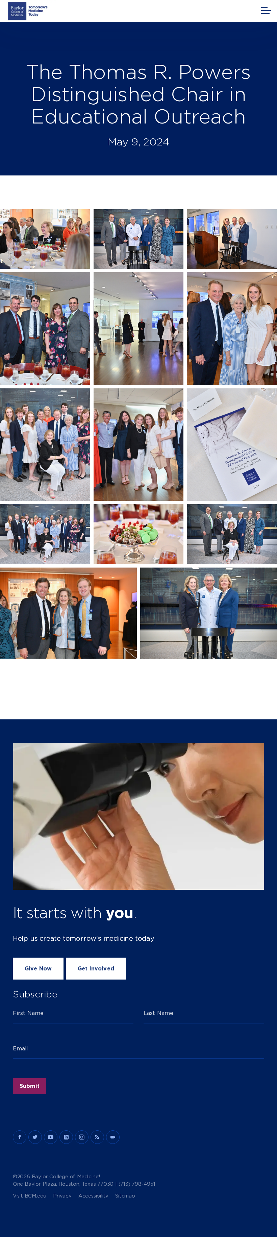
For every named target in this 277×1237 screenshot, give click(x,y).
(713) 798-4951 (137, 1184)
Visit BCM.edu (29, 1196)
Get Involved (96, 968)
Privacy (62, 1196)
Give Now (38, 968)
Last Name (158, 1013)
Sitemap (125, 1196)
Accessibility (93, 1196)
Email (20, 1048)
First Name (28, 1013)
